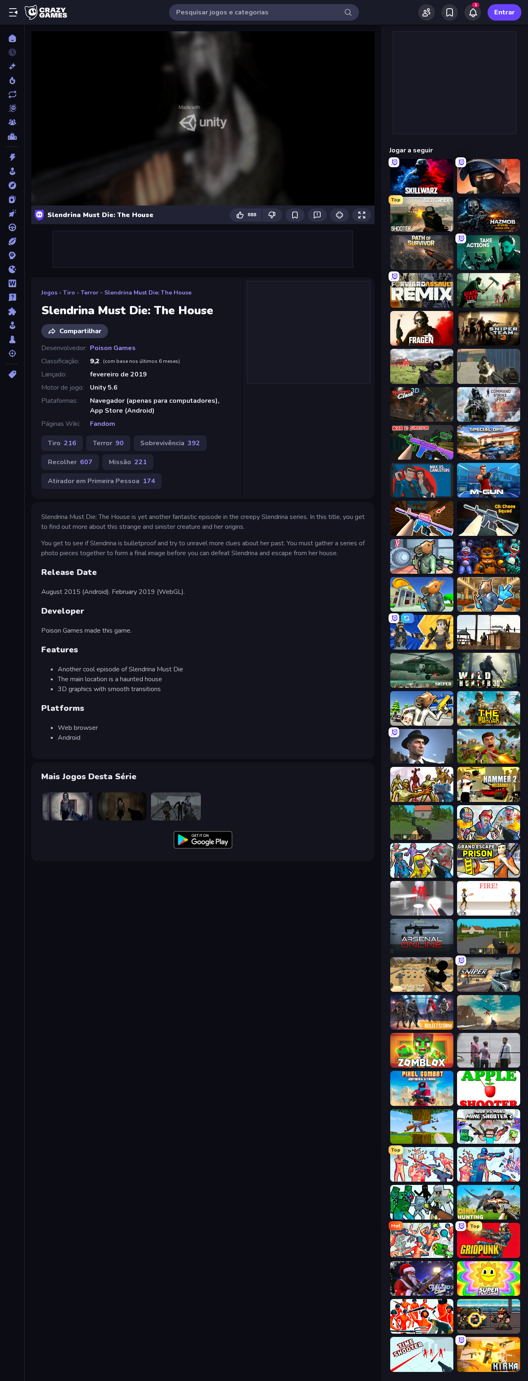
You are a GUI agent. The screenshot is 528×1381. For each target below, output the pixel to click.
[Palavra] (12, 283)
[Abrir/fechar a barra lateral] (13, 12)
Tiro (69, 293)
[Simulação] (12, 325)
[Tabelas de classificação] (12, 136)
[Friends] (426, 12)
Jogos (49, 293)
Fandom (102, 423)
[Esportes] (12, 241)
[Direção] (12, 227)
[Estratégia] (12, 255)
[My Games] (449, 12)
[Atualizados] (12, 94)
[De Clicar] (12, 213)
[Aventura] (12, 185)
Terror (90, 293)
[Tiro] (12, 353)
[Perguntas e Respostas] (12, 297)
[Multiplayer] (12, 122)
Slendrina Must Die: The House (147, 293)
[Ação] (12, 157)
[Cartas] (12, 199)
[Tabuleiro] (12, 339)
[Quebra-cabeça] (12, 311)
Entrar (504, 12)
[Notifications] (472, 12)
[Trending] (12, 80)
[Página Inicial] (12, 38)
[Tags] (12, 374)
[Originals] (12, 108)
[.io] (12, 269)
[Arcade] (12, 171)
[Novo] (12, 66)
